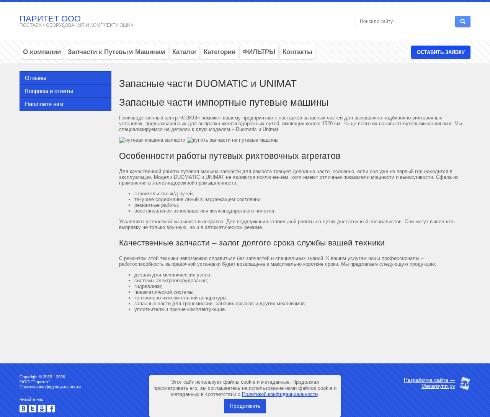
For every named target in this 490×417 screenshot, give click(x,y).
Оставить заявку (441, 52)
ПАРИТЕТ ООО (50, 18)
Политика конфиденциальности (50, 386)
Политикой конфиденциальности (280, 394)
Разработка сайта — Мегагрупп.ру (429, 383)
